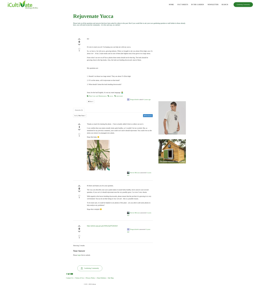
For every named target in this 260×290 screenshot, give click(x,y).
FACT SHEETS (182, 4)
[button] (243, 4)
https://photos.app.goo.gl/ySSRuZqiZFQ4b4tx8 (102, 226)
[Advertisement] (172, 66)
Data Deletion (101, 278)
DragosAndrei (134, 99)
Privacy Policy (90, 278)
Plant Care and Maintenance (98, 96)
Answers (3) (79, 110)
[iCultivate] (23, 4)
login (79, 255)
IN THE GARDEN (197, 4)
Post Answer (148, 115)
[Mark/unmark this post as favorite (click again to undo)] (79, 48)
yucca (111, 96)
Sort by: (79, 115)
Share (90, 101)
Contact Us (69, 278)
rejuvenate (119, 96)
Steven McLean (135, 172)
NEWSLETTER (213, 4)
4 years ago (147, 99)
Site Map (111, 278)
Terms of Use (79, 278)
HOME (171, 4)
